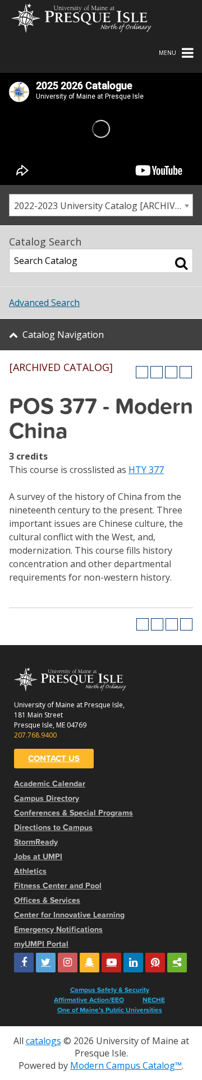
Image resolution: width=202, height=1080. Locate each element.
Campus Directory (46, 798)
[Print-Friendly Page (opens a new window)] (171, 372)
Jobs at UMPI (38, 856)
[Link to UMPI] (177, 962)
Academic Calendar (49, 784)
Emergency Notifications (58, 929)
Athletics (30, 871)
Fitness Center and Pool (58, 886)
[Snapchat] (89, 962)
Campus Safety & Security (109, 990)
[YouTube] (111, 962)
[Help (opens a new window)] (186, 372)
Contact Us (54, 758)
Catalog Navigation (63, 334)
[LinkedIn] (133, 962)
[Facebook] (24, 962)
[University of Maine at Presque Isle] (81, 17)
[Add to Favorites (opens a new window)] (142, 372)
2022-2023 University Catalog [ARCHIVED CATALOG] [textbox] (103, 206)
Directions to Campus (53, 827)
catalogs (43, 1041)
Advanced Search (44, 302)
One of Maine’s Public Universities (109, 1010)
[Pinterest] (155, 962)
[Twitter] (46, 962)
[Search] (181, 262)
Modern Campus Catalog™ (126, 1065)
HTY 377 (146, 469)
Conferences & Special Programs (73, 813)
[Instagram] (67, 962)
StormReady (36, 842)
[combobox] (101, 205)
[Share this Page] (156, 372)
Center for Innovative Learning (69, 915)
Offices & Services (47, 900)
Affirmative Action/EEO (89, 1000)
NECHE (154, 1000)
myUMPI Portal (41, 944)
